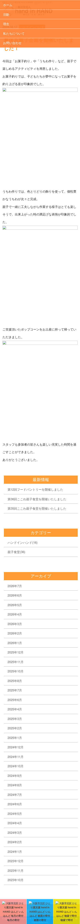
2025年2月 (15, 728)
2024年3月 (15, 832)
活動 (6, 14)
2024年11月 (16, 756)
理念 (6, 24)
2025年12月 (16, 652)
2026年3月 (15, 624)
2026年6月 (15, 595)
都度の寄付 (40, 920)
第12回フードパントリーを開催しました (35, 489)
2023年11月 (16, 870)
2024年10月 (16, 766)
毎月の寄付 (13, 920)
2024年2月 (15, 842)
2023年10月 (16, 880)
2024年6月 (15, 804)
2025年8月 (15, 681)
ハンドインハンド (23, 542)
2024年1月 (15, 851)
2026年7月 (15, 586)
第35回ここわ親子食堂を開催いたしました (37, 508)
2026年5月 (15, 605)
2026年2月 (15, 633)
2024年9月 (15, 775)
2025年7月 (15, 690)
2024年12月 (16, 747)
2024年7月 (15, 794)
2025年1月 (15, 737)
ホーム (7, 5)
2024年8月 (15, 785)
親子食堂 (16, 552)
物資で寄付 (67, 920)
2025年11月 (16, 662)
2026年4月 (15, 614)
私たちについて (14, 33)
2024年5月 (15, 813)
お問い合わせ (12, 43)
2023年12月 (16, 861)
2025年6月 (15, 700)
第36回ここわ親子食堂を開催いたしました (37, 499)
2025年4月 (15, 709)
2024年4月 (15, 823)
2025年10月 (16, 671)
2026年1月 (15, 643)
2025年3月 (15, 719)
